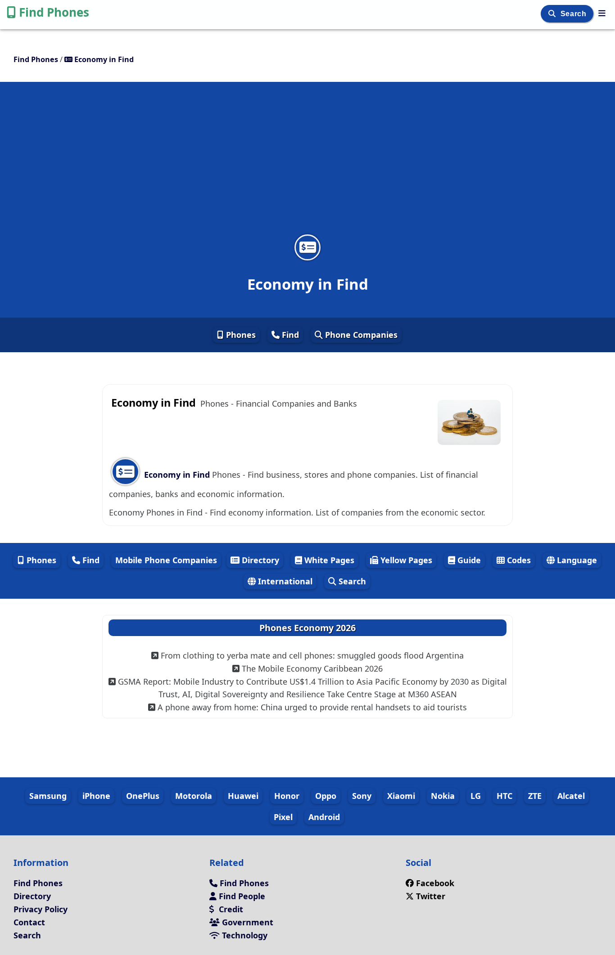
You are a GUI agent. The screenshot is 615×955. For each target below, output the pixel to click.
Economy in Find (177, 474)
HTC (504, 795)
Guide (468, 560)
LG (475, 795)
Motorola (193, 795)
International (284, 581)
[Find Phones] (602, 13)
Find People (241, 896)
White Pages (328, 560)
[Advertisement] (307, 164)
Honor (286, 795)
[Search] (553, 14)
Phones (240, 334)
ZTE (535, 795)
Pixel (283, 817)
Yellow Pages (405, 560)
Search (574, 14)
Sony (361, 795)
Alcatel (571, 795)
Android (324, 817)
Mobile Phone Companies (166, 560)
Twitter (429, 896)
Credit (230, 909)
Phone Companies (360, 334)
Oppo (325, 795)
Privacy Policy (41, 909)
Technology (243, 935)
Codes (518, 560)
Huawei (243, 795)
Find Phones (54, 12)
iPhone (96, 795)
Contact (29, 922)
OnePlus (142, 795)
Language (576, 560)
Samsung (48, 795)
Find (289, 334)
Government (246, 922)
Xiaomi (401, 795)
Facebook (435, 883)
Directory (259, 560)
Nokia (443, 795)
